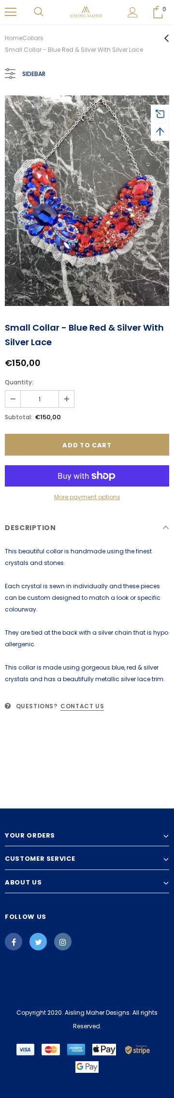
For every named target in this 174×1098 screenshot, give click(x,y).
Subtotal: (18, 417)
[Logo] (85, 12)
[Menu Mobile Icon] (10, 12)
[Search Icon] (39, 12)
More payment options (87, 497)
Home (13, 38)
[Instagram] (63, 941)
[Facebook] (13, 941)
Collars (33, 38)
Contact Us (82, 706)
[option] (87, 200)
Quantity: (19, 382)
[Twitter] (38, 941)
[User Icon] (133, 12)
